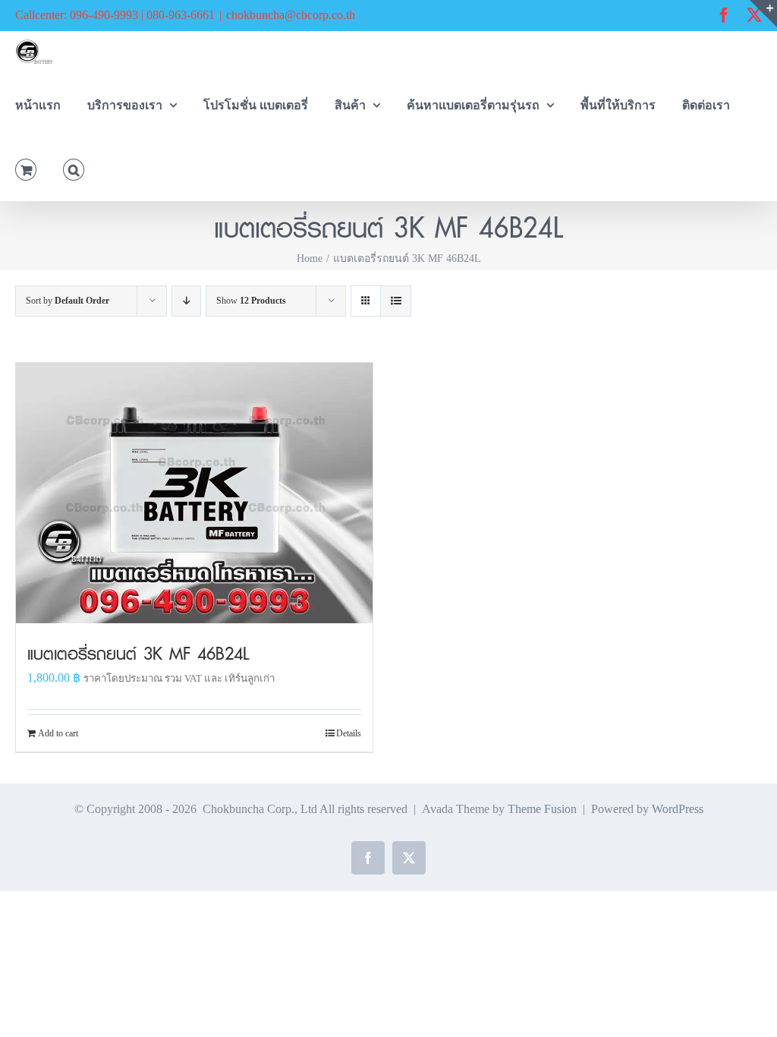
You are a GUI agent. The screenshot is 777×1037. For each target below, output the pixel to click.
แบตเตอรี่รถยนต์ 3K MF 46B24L (138, 653)
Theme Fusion (542, 808)
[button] (73, 168)
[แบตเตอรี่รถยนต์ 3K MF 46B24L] (194, 493)
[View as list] (396, 301)
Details (348, 733)
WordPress (677, 808)
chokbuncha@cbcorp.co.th (290, 14)
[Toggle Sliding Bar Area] (763, 13)
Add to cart (58, 733)
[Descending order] (186, 301)
